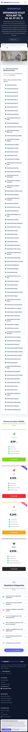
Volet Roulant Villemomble (13, 402)
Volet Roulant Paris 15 (12, 107)
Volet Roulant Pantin (12, 362)
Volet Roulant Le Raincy (13, 324)
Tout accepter (6, 729)
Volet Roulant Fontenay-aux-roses (14, 163)
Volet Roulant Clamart (12, 151)
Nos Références (5, 686)
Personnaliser (16, 729)
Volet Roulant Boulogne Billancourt (13, 131)
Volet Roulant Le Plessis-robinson (13, 186)
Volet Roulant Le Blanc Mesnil (14, 312)
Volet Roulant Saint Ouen (13, 382)
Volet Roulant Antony (12, 110)
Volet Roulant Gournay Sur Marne (13, 300)
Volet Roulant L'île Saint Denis (14, 304)
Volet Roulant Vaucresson (13, 245)
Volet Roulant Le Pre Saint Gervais (13, 320)
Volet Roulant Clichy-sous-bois (14, 276)
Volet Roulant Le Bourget (13, 315)
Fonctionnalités (4, 680)
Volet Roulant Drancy (12, 285)
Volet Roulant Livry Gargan (14, 337)
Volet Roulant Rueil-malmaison (15, 223)
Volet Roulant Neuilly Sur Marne (15, 351)
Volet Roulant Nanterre (13, 114)
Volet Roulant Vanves (12, 241)
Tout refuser (23, 729)
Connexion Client (6, 688)
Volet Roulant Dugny (12, 288)
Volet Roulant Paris (11, 85)
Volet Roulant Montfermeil (13, 340)
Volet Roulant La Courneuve (14, 308)
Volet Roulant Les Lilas (12, 328)
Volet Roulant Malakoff (13, 194)
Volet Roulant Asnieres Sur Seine (13, 118)
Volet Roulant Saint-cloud (13, 227)
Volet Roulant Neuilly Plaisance (15, 348)
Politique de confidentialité (7, 725)
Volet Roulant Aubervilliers (13, 257)
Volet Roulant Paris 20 (12, 88)
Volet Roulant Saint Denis (13, 378)
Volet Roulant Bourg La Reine (14, 135)
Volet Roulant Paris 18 (12, 96)
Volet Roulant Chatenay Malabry (13, 140)
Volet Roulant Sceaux (12, 230)
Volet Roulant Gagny (12, 296)
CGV (2, 712)
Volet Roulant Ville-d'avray (14, 249)
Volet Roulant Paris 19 (12, 92)
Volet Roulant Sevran (12, 386)
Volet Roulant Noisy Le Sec (14, 359)
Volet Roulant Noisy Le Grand (14, 355)
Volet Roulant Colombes (13, 159)
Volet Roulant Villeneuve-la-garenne (14, 253)
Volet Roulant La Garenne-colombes (13, 181)
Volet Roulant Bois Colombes (14, 126)
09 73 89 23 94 (6, 671)
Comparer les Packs (5, 684)
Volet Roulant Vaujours (13, 398)
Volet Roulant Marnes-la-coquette (13, 199)
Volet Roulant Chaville (12, 148)
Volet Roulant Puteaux (12, 219)
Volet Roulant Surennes (13, 238)
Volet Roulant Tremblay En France (13, 394)
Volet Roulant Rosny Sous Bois (15, 375)
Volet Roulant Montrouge (13, 207)
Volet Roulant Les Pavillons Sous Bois (14, 332)
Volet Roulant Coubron (13, 281)
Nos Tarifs (3, 682)
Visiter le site (13, 39)
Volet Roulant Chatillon (13, 144)
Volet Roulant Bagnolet (13, 265)
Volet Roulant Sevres (12, 234)
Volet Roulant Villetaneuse (13, 409)
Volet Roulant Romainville (13, 371)
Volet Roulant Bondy (12, 272)
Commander (14, 459)
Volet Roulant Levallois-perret (14, 191)
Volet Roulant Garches (12, 168)
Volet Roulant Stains (12, 389)
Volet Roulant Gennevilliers (14, 171)
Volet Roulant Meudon (12, 203)
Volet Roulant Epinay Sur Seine (15, 292)
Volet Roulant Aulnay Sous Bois (15, 261)
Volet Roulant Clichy (12, 155)
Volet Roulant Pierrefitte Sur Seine (14, 367)
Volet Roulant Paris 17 (12, 99)
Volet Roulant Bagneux (13, 123)
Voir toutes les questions (14, 650)
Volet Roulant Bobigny (12, 268)
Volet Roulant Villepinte (13, 406)
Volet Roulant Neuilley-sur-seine (14, 215)
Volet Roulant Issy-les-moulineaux (13, 176)
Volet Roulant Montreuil (13, 344)
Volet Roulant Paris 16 (12, 103)
